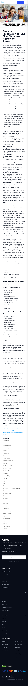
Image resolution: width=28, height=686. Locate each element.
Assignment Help (7, 445)
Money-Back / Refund (6, 598)
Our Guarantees (5, 595)
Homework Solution (8, 496)
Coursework (6, 470)
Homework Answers (8, 491)
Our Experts (4, 630)
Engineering (6, 478)
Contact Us (4, 621)
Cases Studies (6, 458)
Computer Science (7, 468)
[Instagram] (12, 676)
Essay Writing (4, 641)
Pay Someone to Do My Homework (6, 658)
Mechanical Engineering (9, 511)
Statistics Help (18, 654)
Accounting (6, 440)
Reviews (3, 627)
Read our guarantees (14, 561)
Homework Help (7, 493)
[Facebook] (6, 676)
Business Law (6, 453)
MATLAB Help (5, 647)
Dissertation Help (18, 641)
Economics (5, 473)
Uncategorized (6, 526)
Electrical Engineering (8, 475)
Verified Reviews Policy (6, 607)
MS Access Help (5, 654)
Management (6, 506)
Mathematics (6, 508)
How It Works (4, 581)
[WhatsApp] (3, 676)
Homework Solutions (8, 498)
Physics (5, 516)
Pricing (3, 578)
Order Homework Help (6, 571)
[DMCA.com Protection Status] (7, 666)
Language (5, 503)
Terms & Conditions (6, 610)
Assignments (6, 448)
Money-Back (9, 681)
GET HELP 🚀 (14, 557)
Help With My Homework (20, 657)
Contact (22, 681)
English (5, 480)
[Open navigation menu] (25, 2)
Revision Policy (5, 601)
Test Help (5, 523)
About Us (4, 618)
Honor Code (4, 604)
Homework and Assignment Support (12, 488)
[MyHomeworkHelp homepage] (5, 2)
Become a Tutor (5, 633)
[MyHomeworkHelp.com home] (5, 539)
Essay (4, 483)
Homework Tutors (18, 644)
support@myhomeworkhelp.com (10, 551)
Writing (5, 528)
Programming (6, 518)
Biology (4, 450)
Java (4, 501)
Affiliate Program (5, 587)
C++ (4, 455)
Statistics (5, 521)
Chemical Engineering (8, 460)
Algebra (5, 443)
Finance (5, 485)
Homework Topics (5, 584)
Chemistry (5, 463)
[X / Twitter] (9, 676)
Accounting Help (5, 650)
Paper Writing (17, 647)
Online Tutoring (7, 513)
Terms (18, 681)
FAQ (3, 624)
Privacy (14, 681)
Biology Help (17, 650)
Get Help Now (20, 2)
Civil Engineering (7, 465)
